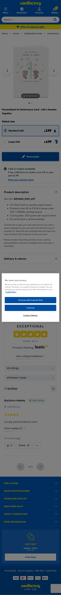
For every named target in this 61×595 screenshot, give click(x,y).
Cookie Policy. (11, 292)
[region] (30, 297)
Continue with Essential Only (30, 300)
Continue (30, 308)
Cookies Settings (30, 315)
